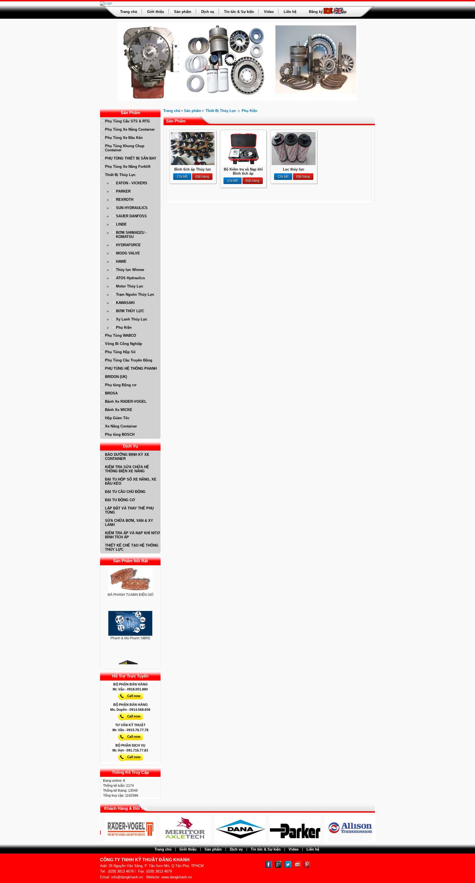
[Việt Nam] (328, 13)
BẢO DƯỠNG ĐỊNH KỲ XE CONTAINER (127, 457)
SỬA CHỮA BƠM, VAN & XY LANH (129, 523)
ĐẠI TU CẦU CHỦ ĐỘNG (125, 492)
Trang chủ (128, 12)
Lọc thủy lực (293, 169)
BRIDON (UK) (116, 377)
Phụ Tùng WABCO (120, 335)
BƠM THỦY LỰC (130, 311)
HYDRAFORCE (128, 245)
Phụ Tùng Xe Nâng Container (130, 129)
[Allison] (325, 841)
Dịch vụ (207, 12)
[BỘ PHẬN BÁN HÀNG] (130, 701)
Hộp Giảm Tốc (117, 418)
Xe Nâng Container (121, 426)
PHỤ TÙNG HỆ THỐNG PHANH (131, 368)
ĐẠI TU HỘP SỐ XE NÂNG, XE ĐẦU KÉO (130, 481)
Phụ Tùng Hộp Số (120, 352)
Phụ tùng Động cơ (120, 385)
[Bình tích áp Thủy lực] (193, 164)
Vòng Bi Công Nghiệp (123, 344)
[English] (338, 13)
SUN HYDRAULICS (132, 208)
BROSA (111, 393)
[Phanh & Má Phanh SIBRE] (130, 611)
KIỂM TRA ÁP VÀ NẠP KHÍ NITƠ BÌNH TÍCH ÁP (132, 535)
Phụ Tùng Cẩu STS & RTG (127, 121)
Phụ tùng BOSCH (119, 434)
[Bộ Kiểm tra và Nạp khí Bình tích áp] (243, 164)
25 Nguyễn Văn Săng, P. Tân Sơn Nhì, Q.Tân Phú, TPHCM (156, 866)
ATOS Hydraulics (130, 278)
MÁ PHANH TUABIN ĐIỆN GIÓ (130, 582)
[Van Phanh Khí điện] (130, 657)
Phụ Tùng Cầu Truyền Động (128, 360)
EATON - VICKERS (131, 183)
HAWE (121, 261)
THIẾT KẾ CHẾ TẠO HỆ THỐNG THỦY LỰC (131, 547)
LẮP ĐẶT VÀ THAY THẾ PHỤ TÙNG (129, 510)
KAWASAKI (125, 303)
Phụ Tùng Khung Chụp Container (124, 148)
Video (269, 12)
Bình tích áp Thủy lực (192, 169)
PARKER (123, 191)
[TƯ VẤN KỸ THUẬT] (130, 742)
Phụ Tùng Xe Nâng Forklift (127, 166)
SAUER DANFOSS (131, 216)
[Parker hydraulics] (270, 841)
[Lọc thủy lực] (294, 164)
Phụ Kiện (124, 327)
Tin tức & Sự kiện (239, 12)
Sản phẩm (182, 12)
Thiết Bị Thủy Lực (120, 175)
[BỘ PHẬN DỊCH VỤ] (130, 762)
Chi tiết (182, 177)
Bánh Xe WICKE (118, 410)
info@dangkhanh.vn (127, 877)
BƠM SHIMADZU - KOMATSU (131, 235)
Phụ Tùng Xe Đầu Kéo (124, 138)
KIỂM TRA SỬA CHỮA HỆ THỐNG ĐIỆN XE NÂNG (127, 469)
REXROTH (124, 200)
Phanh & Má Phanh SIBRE (130, 625)
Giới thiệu (155, 12)
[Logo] (106, 3)
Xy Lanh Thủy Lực (131, 319)
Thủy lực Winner (130, 270)
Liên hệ (290, 12)
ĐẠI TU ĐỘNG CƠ (120, 500)
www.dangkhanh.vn (176, 877)
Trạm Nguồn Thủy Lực (135, 294)
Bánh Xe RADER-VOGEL (126, 401)
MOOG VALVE (128, 253)
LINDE (121, 224)
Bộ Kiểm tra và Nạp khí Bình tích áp (243, 171)
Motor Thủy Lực (129, 286)
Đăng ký (316, 12)
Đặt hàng (202, 177)
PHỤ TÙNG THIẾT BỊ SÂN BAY (130, 158)
